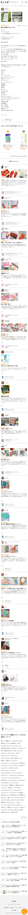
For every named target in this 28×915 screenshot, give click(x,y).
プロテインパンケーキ (5, 758)
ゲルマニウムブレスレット (19, 797)
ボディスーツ (14, 760)
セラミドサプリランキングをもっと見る (18, 156)
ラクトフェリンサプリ (13, 765)
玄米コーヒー (19, 804)
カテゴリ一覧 (10, 904)
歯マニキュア (11, 750)
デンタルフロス (15, 740)
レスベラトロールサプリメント (13, 777)
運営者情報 (6, 907)
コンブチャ (18, 802)
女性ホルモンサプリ (20, 785)
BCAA (12, 758)
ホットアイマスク (13, 792)
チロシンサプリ (4, 775)
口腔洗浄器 (3, 748)
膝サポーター (4, 797)
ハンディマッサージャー (6, 790)
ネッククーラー (17, 807)
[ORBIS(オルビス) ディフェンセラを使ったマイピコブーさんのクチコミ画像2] (17, 17)
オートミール (20, 750)
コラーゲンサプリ (21, 780)
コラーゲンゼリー (11, 753)
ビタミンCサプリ (17, 787)
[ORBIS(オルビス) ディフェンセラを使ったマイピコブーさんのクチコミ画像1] (6, 17)
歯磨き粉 (3, 743)
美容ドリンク (4, 807)
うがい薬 (18, 743)
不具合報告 (14, 910)
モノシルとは (17, 904)
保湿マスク (17, 809)
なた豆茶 (7, 799)
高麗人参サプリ (4, 780)
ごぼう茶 (3, 799)
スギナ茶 (22, 799)
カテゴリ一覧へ (23, 817)
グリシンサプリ (12, 770)
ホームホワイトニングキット (7, 745)
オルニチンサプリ (5, 770)
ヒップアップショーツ (15, 763)
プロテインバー (14, 755)
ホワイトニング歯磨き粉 (11, 743)
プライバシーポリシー (19, 907)
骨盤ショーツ (10, 797)
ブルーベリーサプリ (14, 782)
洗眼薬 (21, 809)
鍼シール (23, 807)
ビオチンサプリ (20, 775)
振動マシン (8, 760)
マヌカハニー (4, 753)
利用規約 (12, 907)
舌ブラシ (21, 740)
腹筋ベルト (3, 760)
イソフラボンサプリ (12, 780)
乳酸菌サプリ (12, 785)
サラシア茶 (16, 799)
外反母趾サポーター (14, 795)
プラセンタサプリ (5, 785)
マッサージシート (5, 792)
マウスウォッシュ (17, 745)
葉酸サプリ (10, 787)
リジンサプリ (4, 777)
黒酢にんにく (10, 807)
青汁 (16, 750)
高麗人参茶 (3, 802)
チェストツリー (4, 787)
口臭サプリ (8, 748)
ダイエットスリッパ (5, 763)
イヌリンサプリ (4, 765)
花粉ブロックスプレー (5, 812)
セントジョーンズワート (17, 772)
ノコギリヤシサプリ (12, 775)
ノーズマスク (4, 809)
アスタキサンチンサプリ (13, 767)
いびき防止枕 (20, 792)
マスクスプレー (10, 809)
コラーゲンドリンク (10, 802)
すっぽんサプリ (21, 765)
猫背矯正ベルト (22, 795)
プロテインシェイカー (5, 755)
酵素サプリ (22, 763)
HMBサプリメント (18, 758)
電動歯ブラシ (8, 740)
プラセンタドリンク (11, 804)
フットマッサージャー (16, 790)
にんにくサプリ (4, 767)
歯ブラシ (3, 740)
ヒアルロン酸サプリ (5, 782)
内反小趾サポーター (5, 795)
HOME (14, 901)
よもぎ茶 (12, 799)
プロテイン (18, 753)
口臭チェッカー (22, 748)
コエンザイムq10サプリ (6, 772)
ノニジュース (4, 804)
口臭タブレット (15, 748)
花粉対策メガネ (14, 812)
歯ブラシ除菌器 (4, 750)
